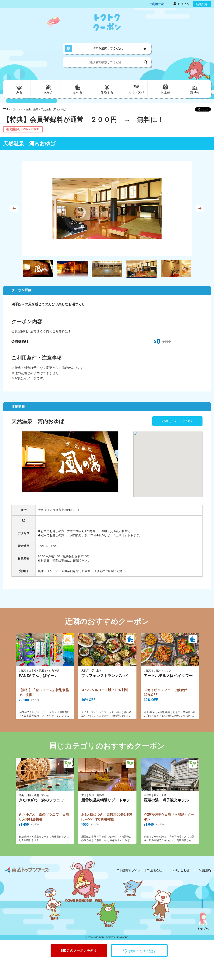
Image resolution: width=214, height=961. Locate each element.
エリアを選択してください (107, 48)
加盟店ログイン (130, 870)
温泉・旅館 (32, 109)
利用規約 (205, 870)
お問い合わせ (180, 870)
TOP (5, 109)
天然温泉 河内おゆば (53, 109)
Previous (14, 208)
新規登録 (202, 4)
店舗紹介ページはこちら (177, 421)
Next (200, 208)
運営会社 (156, 870)
